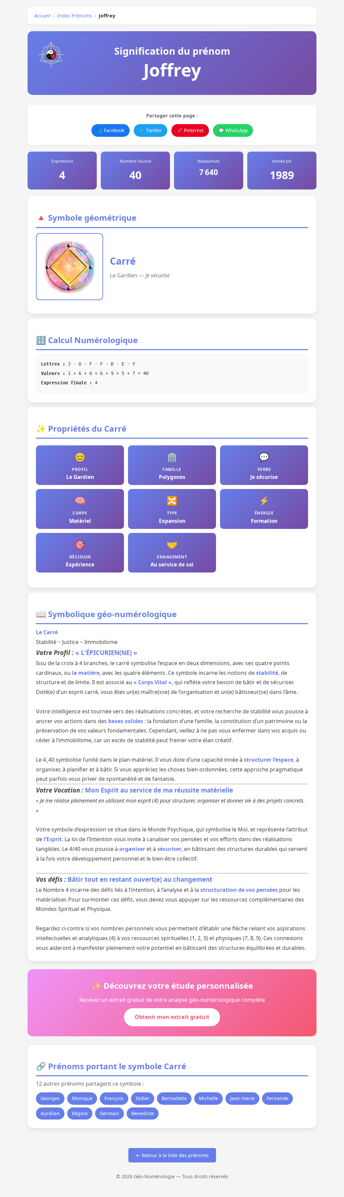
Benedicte (142, 1113)
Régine (80, 1113)
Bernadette (174, 1098)
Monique (82, 1098)
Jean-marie (242, 1098)
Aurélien (50, 1113)
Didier (142, 1098)
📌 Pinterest (190, 130)
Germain (109, 1113)
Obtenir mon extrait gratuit (172, 1017)
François (114, 1098)
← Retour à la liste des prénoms (172, 1155)
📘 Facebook (110, 130)
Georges (50, 1098)
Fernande (277, 1098)
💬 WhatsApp (233, 130)
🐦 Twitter (150, 130)
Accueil (42, 15)
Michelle (208, 1098)
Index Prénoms (74, 15)
